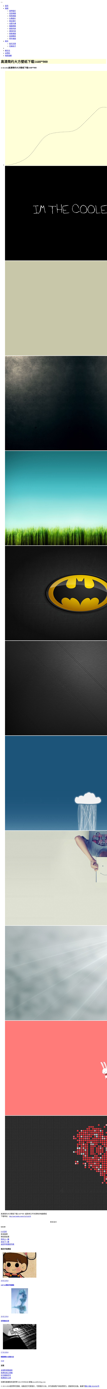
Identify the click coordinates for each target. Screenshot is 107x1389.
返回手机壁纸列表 (7, 1244)
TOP (2, 1361)
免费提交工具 (6, 1378)
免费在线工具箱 (7, 1373)
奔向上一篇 (5, 1239)
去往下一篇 (5, 1242)
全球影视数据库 (7, 1370)
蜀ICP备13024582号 (92, 1386)
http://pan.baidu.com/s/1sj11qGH (20, 1216)
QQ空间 (4, 1232)
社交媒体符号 (6, 1375)
